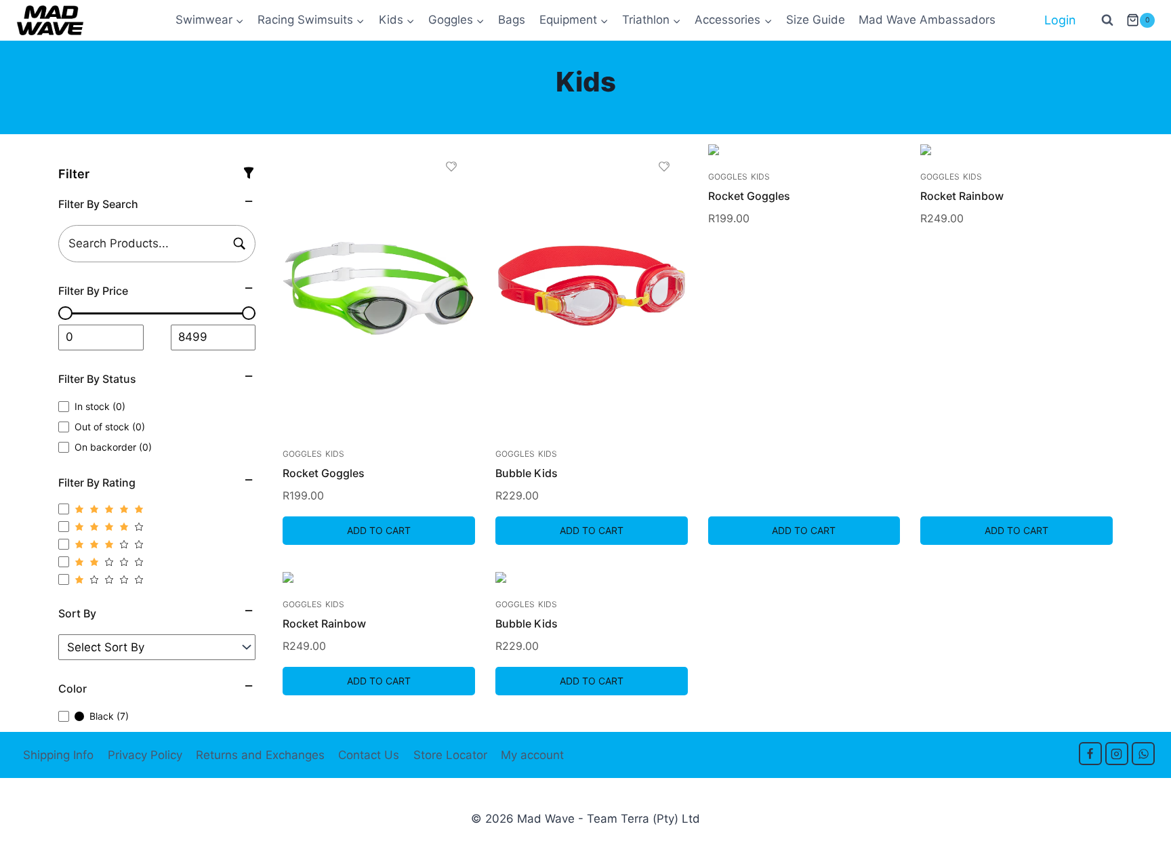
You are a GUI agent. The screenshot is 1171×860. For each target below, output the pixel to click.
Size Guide (815, 19)
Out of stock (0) (110, 426)
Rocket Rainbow (962, 196)
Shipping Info (58, 755)
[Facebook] (1090, 753)
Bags (511, 19)
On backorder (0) (113, 447)
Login (1060, 20)
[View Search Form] (1107, 20)
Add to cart (379, 530)
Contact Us (368, 755)
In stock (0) (100, 406)
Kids (334, 454)
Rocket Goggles (324, 473)
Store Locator (450, 755)
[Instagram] (1116, 753)
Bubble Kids (526, 473)
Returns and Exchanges (260, 755)
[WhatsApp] (1143, 753)
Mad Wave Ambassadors (927, 19)
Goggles (302, 454)
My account (532, 755)
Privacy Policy (145, 755)
